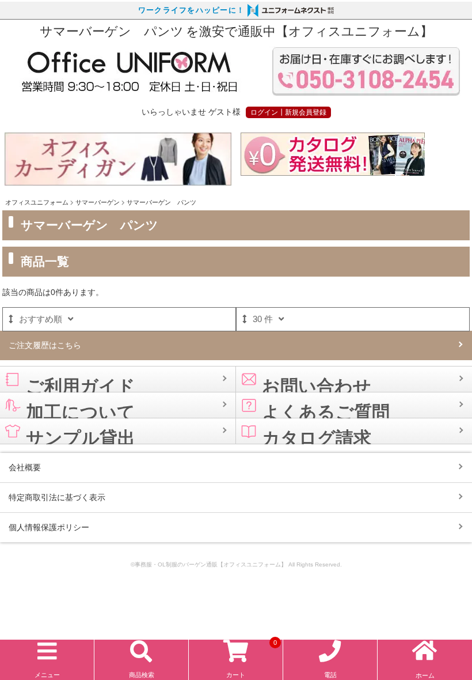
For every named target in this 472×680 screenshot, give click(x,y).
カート (251, 659)
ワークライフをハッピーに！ (191, 10)
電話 (330, 674)
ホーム (425, 675)
